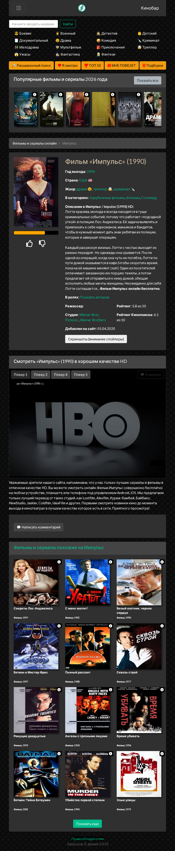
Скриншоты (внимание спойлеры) (96, 339)
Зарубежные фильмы (107, 198)
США (83, 180)
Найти (68, 24)
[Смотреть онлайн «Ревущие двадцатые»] (36, 710)
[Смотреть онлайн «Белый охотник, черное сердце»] (139, 582)
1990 (91, 171)
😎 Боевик (22, 33)
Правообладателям (88, 839)
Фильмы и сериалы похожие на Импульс (59, 547)
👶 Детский (147, 33)
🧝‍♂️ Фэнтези (105, 54)
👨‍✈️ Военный (65, 33)
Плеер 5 (81, 374)
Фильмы (133, 198)
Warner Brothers (93, 320)
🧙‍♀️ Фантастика (67, 54)
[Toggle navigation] (19, 8)
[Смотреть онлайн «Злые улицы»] (139, 773)
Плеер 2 (40, 374)
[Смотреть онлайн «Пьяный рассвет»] (87, 646)
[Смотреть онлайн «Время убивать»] (139, 710)
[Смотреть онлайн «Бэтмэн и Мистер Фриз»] (36, 646)
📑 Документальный (28, 40)
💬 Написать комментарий (38, 527)
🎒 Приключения (110, 47)
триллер (100, 189)
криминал (122, 189)
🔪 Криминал (148, 40)
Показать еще (87, 824)
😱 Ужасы (22, 54)
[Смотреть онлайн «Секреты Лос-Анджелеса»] (36, 582)
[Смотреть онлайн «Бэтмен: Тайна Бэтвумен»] (36, 773)
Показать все (147, 80)
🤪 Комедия (106, 40)
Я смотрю (152, 374)
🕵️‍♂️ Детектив (106, 33)
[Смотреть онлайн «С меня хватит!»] (87, 582)
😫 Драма (63, 40)
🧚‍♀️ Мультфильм (68, 47)
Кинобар (150, 7)
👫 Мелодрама (26, 47)
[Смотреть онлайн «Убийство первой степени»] (87, 773)
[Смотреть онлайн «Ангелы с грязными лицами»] (87, 710)
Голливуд (149, 198)
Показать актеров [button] (94, 297)
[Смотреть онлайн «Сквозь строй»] (139, 646)
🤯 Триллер (147, 47)
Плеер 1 (20, 374)
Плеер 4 (60, 374)
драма (82, 189)
